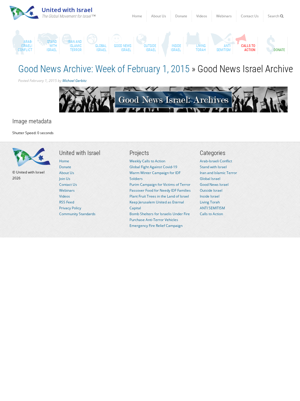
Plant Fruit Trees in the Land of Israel (159, 196)
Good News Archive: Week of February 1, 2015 (104, 69)
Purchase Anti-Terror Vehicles (153, 219)
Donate (181, 16)
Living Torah (210, 202)
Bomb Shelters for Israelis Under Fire (159, 213)
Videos (201, 16)
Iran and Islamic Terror (218, 172)
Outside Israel (211, 190)
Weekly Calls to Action (147, 161)
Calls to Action (211, 213)
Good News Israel (214, 184)
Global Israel (210, 178)
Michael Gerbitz (74, 80)
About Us (158, 16)
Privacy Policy (70, 207)
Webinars (224, 16)
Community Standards (77, 213)
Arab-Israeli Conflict (216, 161)
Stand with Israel (213, 166)
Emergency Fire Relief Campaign (156, 225)
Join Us (64, 178)
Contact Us (250, 16)
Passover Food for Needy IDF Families (160, 190)
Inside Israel (209, 196)
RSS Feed (66, 202)
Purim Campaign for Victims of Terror (159, 184)
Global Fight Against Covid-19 (153, 166)
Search (274, 16)
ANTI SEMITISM (212, 207)
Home (137, 16)
